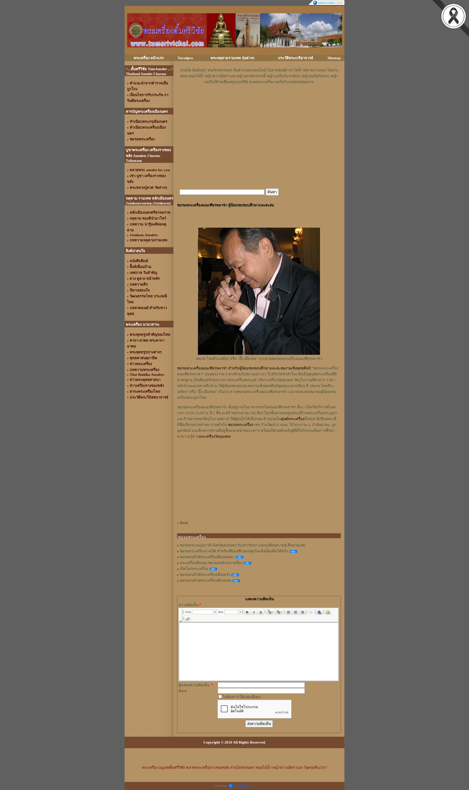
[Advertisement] (258, 100)
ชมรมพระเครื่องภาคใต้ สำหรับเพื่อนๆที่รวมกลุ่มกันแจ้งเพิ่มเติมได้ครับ (234, 551)
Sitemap (334, 58)
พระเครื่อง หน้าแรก (149, 58)
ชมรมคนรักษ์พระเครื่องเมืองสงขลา (207, 557)
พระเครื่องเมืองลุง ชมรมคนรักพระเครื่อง (211, 563)
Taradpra (185, 58)
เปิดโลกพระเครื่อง (194, 569)
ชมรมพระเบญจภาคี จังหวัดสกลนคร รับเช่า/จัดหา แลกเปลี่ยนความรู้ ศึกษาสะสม (242, 545)
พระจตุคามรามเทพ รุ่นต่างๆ (232, 58)
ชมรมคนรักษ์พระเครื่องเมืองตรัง (205, 575)
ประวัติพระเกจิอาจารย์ (295, 58)
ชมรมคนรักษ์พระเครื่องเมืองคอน (205, 580)
